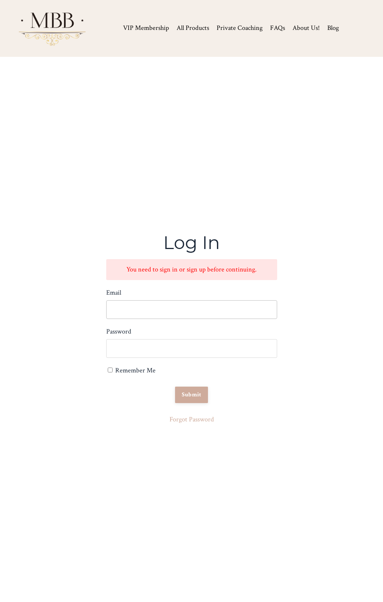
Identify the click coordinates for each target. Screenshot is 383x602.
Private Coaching (240, 28)
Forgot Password (191, 419)
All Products (193, 28)
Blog (333, 28)
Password (118, 331)
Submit (192, 395)
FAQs (277, 28)
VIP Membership (146, 28)
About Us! (306, 28)
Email (113, 292)
